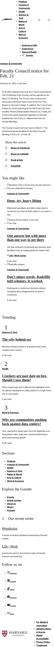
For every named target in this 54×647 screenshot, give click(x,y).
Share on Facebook (20, 148)
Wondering (9, 528)
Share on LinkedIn (20, 154)
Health (5, 369)
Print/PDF (16, 166)
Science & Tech (9, 332)
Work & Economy (10, 412)
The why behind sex (16, 339)
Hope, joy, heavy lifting (24, 201)
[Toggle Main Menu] (39, 20)
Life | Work (10, 546)
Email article (17, 160)
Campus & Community (11, 63)
